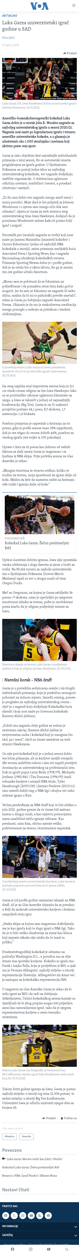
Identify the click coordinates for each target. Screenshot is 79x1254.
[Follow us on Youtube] (31, 1215)
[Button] (70, 53)
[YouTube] (48, 1249)
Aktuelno (9, 16)
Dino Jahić (8, 37)
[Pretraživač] (66, 1249)
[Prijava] (48, 1215)
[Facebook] (12, 1249)
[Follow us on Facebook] (5, 1215)
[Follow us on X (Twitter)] (14, 1215)
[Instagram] (30, 1249)
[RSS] (39, 1215)
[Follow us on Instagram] (22, 1215)
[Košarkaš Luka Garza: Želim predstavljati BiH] (39, 514)
